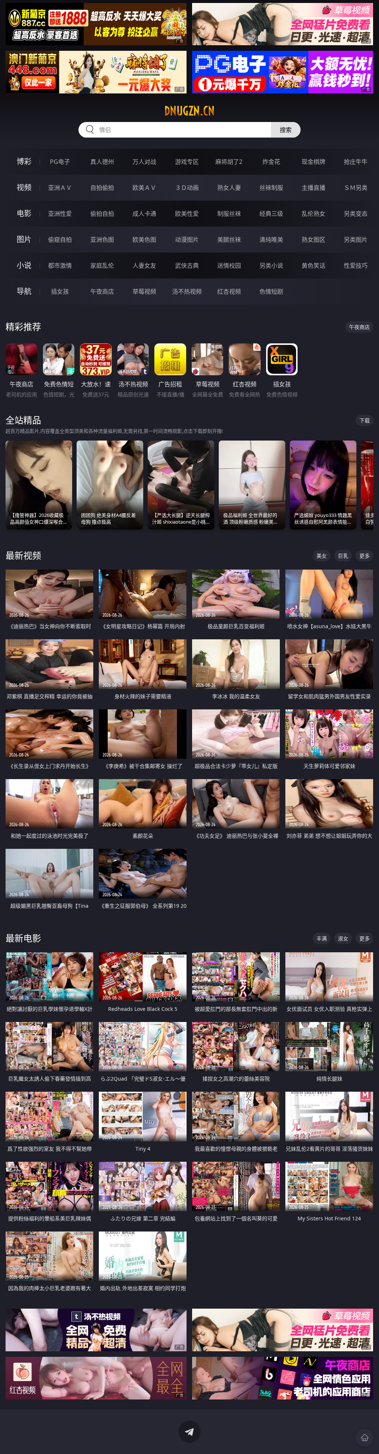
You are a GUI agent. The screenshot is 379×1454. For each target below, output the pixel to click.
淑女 (343, 938)
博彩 (24, 161)
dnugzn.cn (189, 110)
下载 (364, 420)
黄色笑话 (313, 265)
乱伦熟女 (313, 214)
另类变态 (356, 214)
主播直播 (313, 188)
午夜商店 (102, 291)
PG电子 (60, 162)
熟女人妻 (229, 188)
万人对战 (144, 162)
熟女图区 (313, 239)
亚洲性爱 (60, 214)
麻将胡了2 (228, 162)
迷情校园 (229, 265)
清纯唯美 (271, 239)
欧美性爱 (187, 214)
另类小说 (271, 265)
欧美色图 (144, 239)
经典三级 (271, 214)
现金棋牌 (313, 162)
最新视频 (23, 555)
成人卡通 (144, 214)
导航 (24, 291)
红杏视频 (229, 291)
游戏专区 (187, 162)
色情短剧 (271, 291)
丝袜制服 (271, 188)
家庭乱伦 (102, 265)
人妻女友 (144, 265)
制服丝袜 (229, 214)
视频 (24, 187)
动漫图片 (187, 239)
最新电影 (23, 938)
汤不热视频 (187, 291)
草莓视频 (144, 291)
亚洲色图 (102, 239)
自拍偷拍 (102, 188)
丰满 (321, 938)
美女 (321, 555)
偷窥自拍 (60, 239)
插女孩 (60, 291)
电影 (24, 213)
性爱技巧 (356, 265)
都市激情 (60, 265)
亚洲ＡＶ (60, 188)
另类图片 (356, 239)
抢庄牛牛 (356, 162)
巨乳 (343, 555)
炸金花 (271, 162)
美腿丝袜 (229, 239)
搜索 (286, 130)
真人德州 (102, 162)
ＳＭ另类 (356, 188)
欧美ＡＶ (144, 188)
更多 (364, 555)
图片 (24, 239)
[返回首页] (364, 1438)
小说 (24, 265)
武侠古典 (187, 265)
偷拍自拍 (102, 214)
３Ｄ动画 (187, 188)
